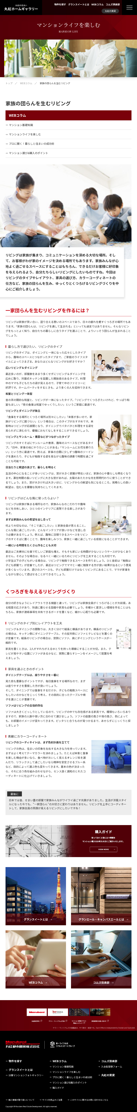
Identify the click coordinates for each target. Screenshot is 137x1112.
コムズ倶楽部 (113, 4)
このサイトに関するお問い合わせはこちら (89, 1099)
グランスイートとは (78, 4)
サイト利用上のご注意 (52, 1099)
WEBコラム (97, 4)
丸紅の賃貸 (110, 11)
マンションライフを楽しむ (25, 134)
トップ (9, 83)
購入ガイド (58, 1087)
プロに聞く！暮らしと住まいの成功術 (31, 144)
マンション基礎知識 (21, 125)
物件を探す (60, 4)
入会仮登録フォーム (111, 1066)
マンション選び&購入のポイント (28, 153)
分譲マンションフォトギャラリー (26, 1075)
